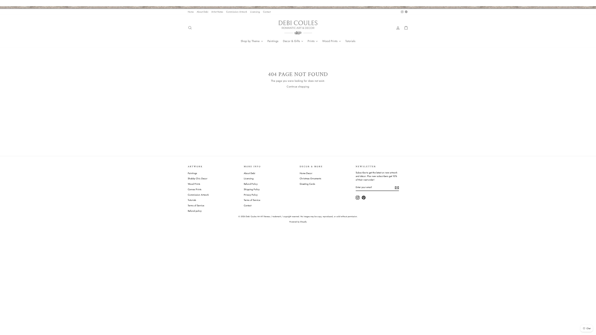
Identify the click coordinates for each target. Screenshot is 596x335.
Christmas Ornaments (310, 178)
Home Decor (306, 173)
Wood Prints (330, 41)
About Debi (202, 11)
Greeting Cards (307, 183)
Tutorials (350, 41)
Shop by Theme (250, 41)
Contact (267, 11)
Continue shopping (298, 86)
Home (191, 11)
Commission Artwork (236, 11)
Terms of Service (196, 205)
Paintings (272, 41)
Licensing (255, 11)
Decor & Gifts (292, 41)
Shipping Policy (252, 189)
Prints (311, 41)
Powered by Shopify (298, 221)
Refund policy (195, 210)
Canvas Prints (194, 189)
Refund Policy (251, 183)
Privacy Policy (251, 194)
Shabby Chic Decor (197, 178)
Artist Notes (217, 11)
